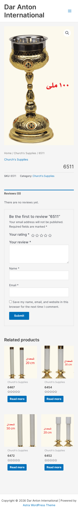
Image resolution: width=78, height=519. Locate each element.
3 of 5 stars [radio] (41, 235)
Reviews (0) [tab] (12, 193)
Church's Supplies (25, 153)
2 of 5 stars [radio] (37, 235)
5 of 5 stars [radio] (50, 235)
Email (14, 285)
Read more (17, 399)
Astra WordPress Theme (39, 505)
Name (14, 268)
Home (7, 153)
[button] (67, 33)
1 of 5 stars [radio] (33, 235)
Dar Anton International (24, 11)
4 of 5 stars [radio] (45, 235)
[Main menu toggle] (70, 11)
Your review (20, 242)
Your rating (19, 234)
